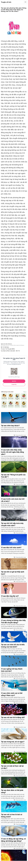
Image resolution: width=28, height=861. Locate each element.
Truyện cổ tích (6, 2)
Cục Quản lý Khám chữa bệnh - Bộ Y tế (10, 351)
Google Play (14, 384)
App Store (14, 381)
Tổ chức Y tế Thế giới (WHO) (8, 349)
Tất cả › (25, 392)
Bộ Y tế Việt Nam (5, 347)
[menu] (25, 2)
